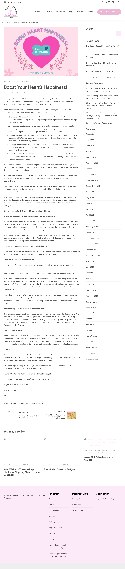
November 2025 (92, 180)
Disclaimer (76, 504)
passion (13, 403)
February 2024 (92, 296)
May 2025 (90, 209)
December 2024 (92, 238)
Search (89, 28)
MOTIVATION (26, 81)
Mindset (17, 81)
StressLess (90, 353)
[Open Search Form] (119, 2)
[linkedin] (113, 2)
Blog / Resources (55, 528)
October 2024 (92, 249)
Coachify (91, 566)
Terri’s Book (80, 12)
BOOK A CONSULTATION (109, 12)
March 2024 (91, 290)
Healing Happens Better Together (99, 71)
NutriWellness (91, 336)
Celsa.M (89, 123)
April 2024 (90, 284)
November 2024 (92, 244)
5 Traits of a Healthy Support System (101, 77)
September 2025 (93, 186)
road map (24, 403)
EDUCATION (91, 307)
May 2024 (90, 278)
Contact (90, 12)
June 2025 (90, 203)
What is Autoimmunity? (104, 123)
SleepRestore (91, 347)
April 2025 (90, 215)
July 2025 (90, 197)
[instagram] (106, 2)
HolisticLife (8, 81)
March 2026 (91, 157)
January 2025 (91, 232)
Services (49, 12)
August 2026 (91, 134)
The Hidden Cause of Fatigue (59, 469)
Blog (70, 12)
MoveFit (89, 330)
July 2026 (90, 140)
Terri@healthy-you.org (15, 2)
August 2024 (91, 261)
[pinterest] (109, 2)
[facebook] (102, 2)
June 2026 (90, 146)
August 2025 (91, 192)
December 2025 (92, 174)
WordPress (108, 566)
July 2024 (90, 267)
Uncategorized (92, 359)
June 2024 (90, 273)
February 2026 (92, 163)
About (27, 12)
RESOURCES (91, 342)
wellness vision (37, 403)
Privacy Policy (77, 499)
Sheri (88, 88)
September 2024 (93, 255)
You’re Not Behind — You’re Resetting (98, 458)
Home (51, 499)
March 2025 (91, 221)
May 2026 (90, 151)
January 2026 (91, 169)
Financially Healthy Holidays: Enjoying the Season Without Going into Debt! (101, 116)
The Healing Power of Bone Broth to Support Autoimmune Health (101, 106)
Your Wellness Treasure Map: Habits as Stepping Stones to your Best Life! (22, 472)
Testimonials (60, 12)
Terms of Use (77, 510)
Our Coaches (37, 12)
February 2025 (92, 226)
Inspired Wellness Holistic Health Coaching (41, 566)
